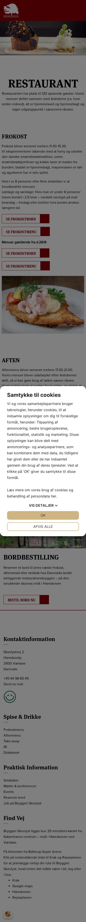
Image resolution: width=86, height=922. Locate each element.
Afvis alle (43, 526)
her (53, 496)
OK (43, 515)
